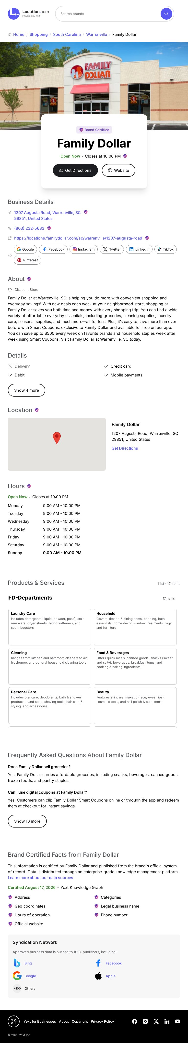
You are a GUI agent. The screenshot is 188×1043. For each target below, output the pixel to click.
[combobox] (114, 14)
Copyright (80, 1021)
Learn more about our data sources (40, 877)
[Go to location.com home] (28, 14)
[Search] (166, 14)
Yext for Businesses (40, 1021)
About (64, 1021)
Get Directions (125, 448)
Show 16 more (27, 821)
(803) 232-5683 (29, 228)
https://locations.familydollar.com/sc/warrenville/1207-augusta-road (78, 238)
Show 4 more (26, 390)
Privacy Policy (102, 1021)
